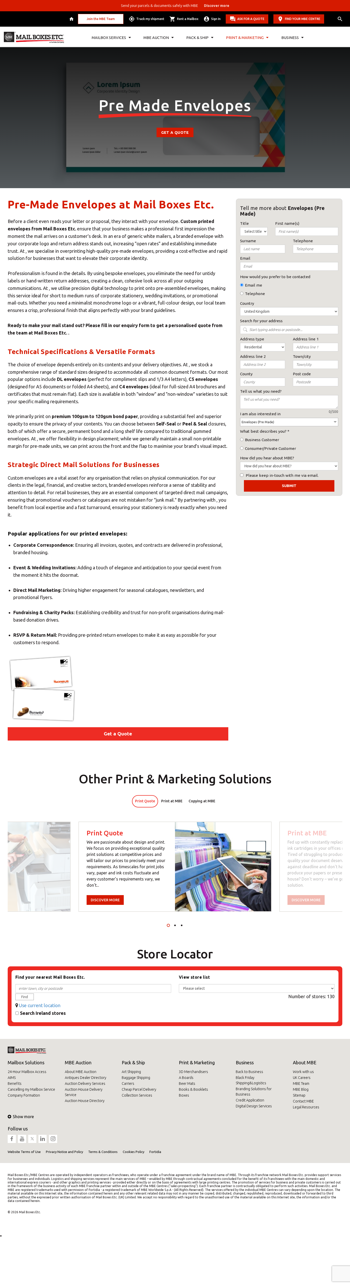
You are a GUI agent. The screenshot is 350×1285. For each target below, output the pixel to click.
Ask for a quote (250, 19)
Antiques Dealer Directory (85, 1078)
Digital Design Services (254, 1106)
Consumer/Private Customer (270, 448)
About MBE (304, 1062)
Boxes (184, 1095)
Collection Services (137, 1095)
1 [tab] (168, 925)
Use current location (39, 1005)
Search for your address (261, 321)
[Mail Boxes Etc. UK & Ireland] (34, 37)
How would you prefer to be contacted (275, 277)
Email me (253, 285)
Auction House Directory (85, 1101)
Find (24, 997)
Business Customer (262, 440)
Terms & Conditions (103, 1152)
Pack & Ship (133, 1062)
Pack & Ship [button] (197, 37)
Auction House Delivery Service (83, 1092)
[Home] (72, 19)
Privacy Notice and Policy (64, 1152)
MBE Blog (300, 1089)
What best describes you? (263, 431)
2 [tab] (175, 925)
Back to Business (249, 1072)
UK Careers (302, 1078)
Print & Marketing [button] (245, 37)
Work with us (303, 1072)
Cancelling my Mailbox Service (31, 1089)
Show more (23, 1116)
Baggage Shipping (136, 1078)
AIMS (12, 1078)
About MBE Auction (80, 1072)
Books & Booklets (193, 1089)
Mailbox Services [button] (109, 37)
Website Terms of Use (24, 1152)
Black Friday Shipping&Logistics (251, 1080)
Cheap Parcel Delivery (139, 1089)
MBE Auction (78, 1062)
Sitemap (299, 1095)
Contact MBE (303, 1101)
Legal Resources (306, 1107)
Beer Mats (187, 1083)
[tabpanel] (175, 867)
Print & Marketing (197, 1062)
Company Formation (24, 1095)
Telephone (255, 293)
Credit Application (250, 1100)
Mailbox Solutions (26, 1062)
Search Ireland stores (43, 1013)
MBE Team (301, 1083)
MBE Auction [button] (156, 37)
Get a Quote (175, 132)
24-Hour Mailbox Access (27, 1072)
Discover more (105, 900)
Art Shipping (131, 1072)
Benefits (15, 1083)
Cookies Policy (133, 1152)
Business (245, 1062)
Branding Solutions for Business (254, 1091)
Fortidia (155, 1152)
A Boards (186, 1078)
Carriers (128, 1083)
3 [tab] (181, 925)
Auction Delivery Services (85, 1083)
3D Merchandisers (193, 1072)
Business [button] (290, 37)
